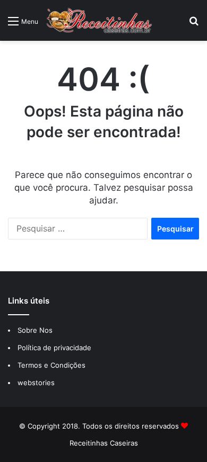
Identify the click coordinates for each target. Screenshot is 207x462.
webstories (36, 382)
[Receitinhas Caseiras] (99, 20)
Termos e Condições (51, 365)
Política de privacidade (55, 347)
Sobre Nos (35, 330)
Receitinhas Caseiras (104, 443)
